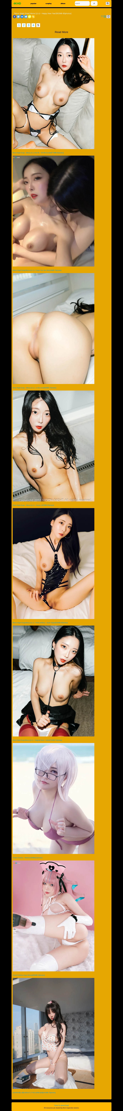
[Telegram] (25, 16)
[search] (94, 3)
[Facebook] (14, 16)
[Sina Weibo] (29, 16)
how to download (61, 1105)
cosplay (49, 3)
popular (33, 3)
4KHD (17, 3)
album (63, 3)
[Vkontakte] (22, 16)
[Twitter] (18, 16)
